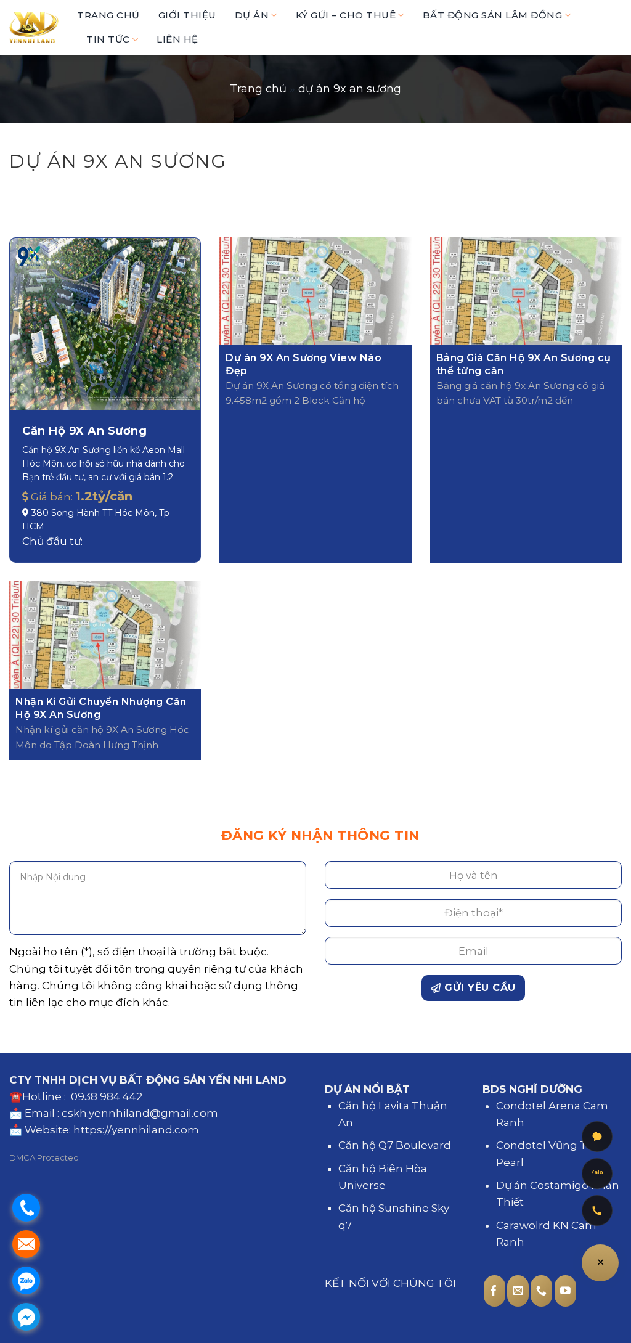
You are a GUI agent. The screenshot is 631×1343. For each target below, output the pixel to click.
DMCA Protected (44, 1157)
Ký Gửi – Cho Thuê (346, 15)
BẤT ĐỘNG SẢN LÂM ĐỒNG (493, 15)
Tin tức (108, 39)
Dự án (252, 15)
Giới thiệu (187, 15)
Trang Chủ (108, 15)
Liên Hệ (177, 39)
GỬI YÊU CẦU (478, 988)
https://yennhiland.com (136, 1130)
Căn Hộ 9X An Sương (84, 431)
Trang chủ (258, 89)
